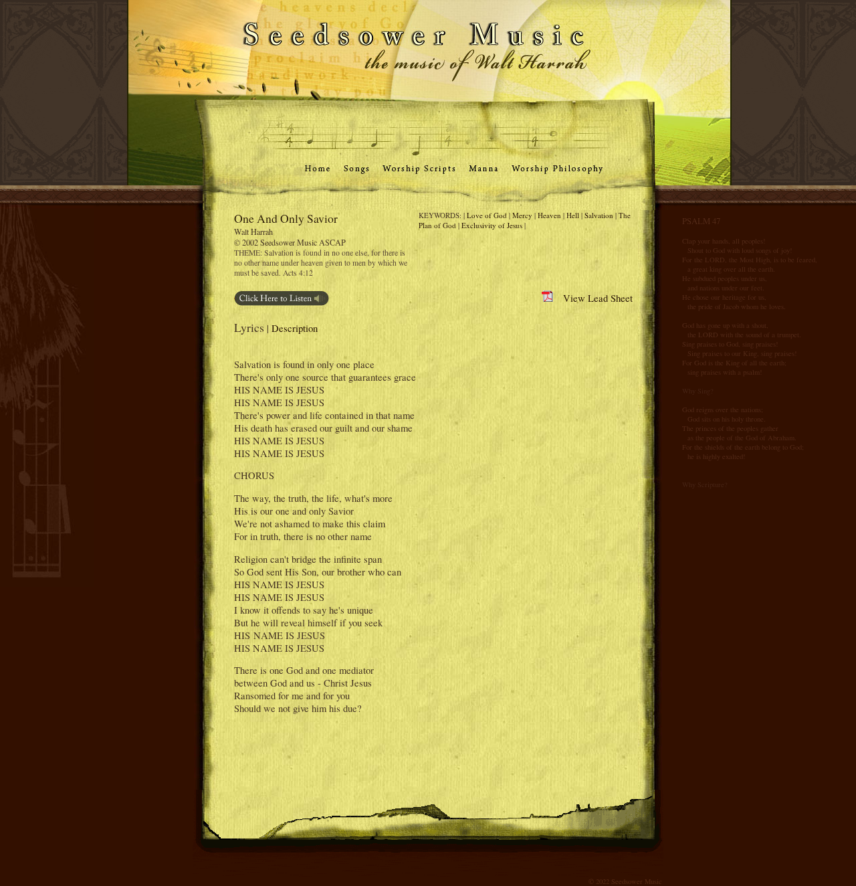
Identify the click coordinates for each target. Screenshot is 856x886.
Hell (572, 215)
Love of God (487, 215)
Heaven (549, 215)
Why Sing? (698, 390)
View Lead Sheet (593, 298)
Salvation (598, 215)
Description (295, 328)
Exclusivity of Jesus (491, 225)
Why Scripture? (705, 484)
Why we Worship (47, 195)
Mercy (522, 215)
